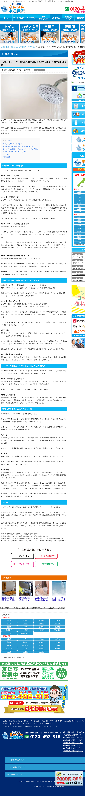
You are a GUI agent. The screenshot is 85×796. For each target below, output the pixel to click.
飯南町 (9, 627)
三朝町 (9, 645)
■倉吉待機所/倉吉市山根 (71, 748)
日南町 (9, 652)
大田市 (57, 620)
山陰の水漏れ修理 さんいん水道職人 (13, 47)
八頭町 (57, 642)
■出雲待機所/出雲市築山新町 (73, 737)
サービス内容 (18, 17)
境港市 (41, 639)
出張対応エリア (68, 17)
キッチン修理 (17, 726)
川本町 (25, 627)
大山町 (25, 648)
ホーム (6, 17)
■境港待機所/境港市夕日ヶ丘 (73, 751)
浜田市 (25, 620)
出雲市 (41, 620)
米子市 (25, 639)
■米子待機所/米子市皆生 (71, 745)
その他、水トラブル (50, 726)
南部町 (41, 648)
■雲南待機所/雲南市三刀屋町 (73, 743)
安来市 (9, 624)
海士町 (41, 630)
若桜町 (25, 642)
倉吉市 (57, 639)
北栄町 (57, 645)
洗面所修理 (37, 726)
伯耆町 (57, 648)
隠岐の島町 (25, 633)
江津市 (25, 624)
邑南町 (57, 627)
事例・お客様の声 (43, 17)
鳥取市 (9, 639)
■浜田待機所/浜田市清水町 (72, 740)
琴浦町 (41, 645)
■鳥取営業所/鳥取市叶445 (72, 735)
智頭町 (41, 642)
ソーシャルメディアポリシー (43, 724)
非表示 (10, 141)
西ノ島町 (57, 630)
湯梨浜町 (25, 645)
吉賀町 (25, 630)
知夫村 (9, 633)
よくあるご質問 (69, 721)
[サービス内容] (14, 17)
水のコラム (56, 17)
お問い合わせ (16, 724)
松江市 (9, 620)
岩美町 (9, 642)
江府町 (41, 652)
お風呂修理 (28, 726)
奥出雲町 (57, 624)
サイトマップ (27, 724)
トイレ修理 (6, 726)
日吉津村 (9, 648)
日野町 (25, 652)
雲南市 (41, 624)
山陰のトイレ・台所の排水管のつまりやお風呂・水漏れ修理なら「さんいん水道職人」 (49, 781)
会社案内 (6, 724)
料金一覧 (31, 17)
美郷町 (41, 627)
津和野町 (9, 630)
